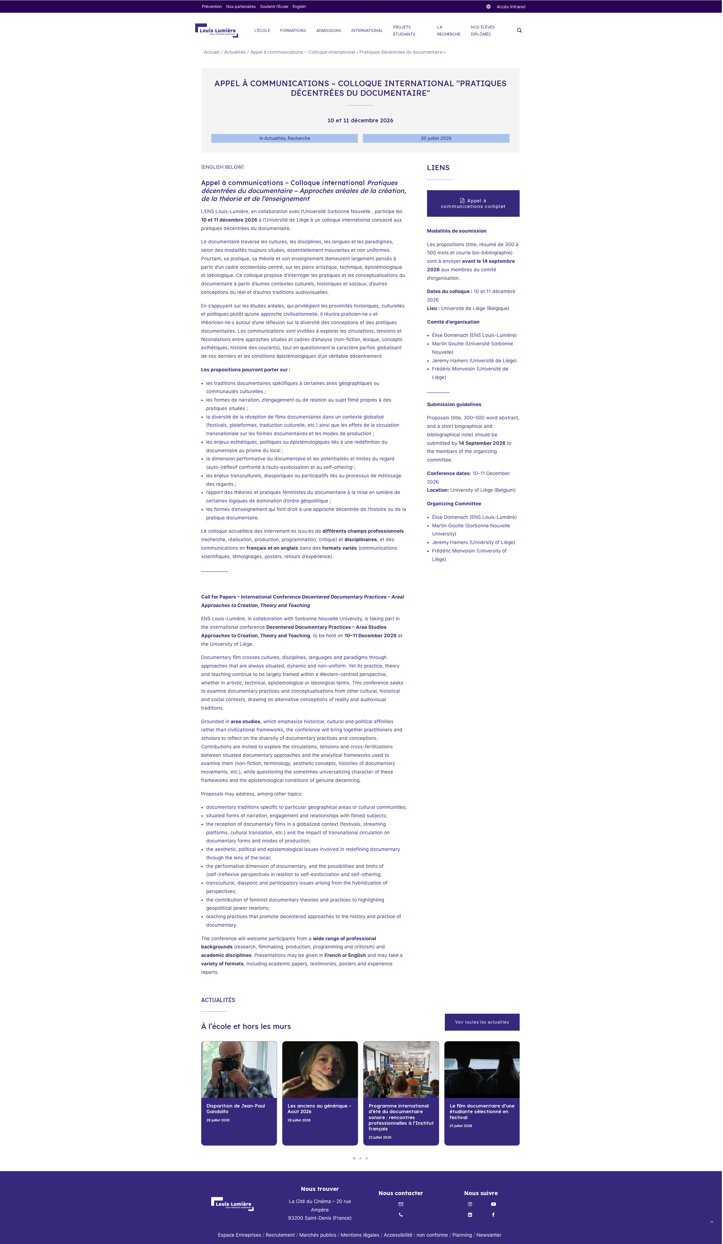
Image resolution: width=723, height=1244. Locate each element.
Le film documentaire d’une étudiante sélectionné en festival (401, 1111)
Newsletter (489, 1235)
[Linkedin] (470, 1215)
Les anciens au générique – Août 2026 (238, 1108)
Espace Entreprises (239, 1235)
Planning (462, 1235)
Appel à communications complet (473, 203)
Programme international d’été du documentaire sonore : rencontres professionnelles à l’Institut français (320, 1117)
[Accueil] (232, 1204)
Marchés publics (317, 1235)
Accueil (211, 52)
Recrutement (280, 1235)
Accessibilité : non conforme (416, 1235)
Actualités (235, 52)
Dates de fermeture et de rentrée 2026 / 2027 (480, 1108)
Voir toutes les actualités (482, 1022)
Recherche (299, 138)
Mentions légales (360, 1235)
